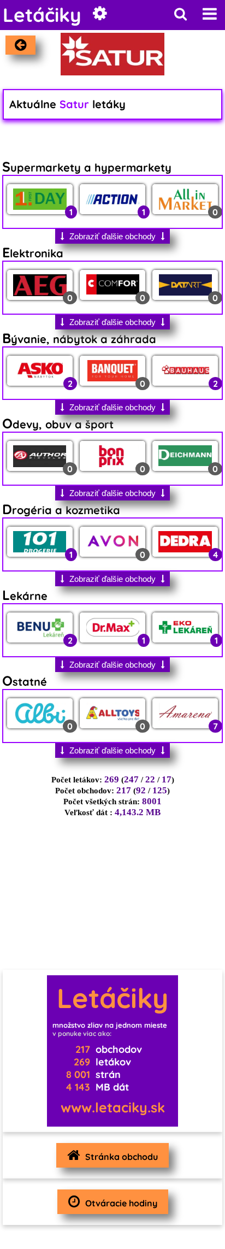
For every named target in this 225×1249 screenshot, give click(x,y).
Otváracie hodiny (121, 1203)
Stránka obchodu (121, 1156)
